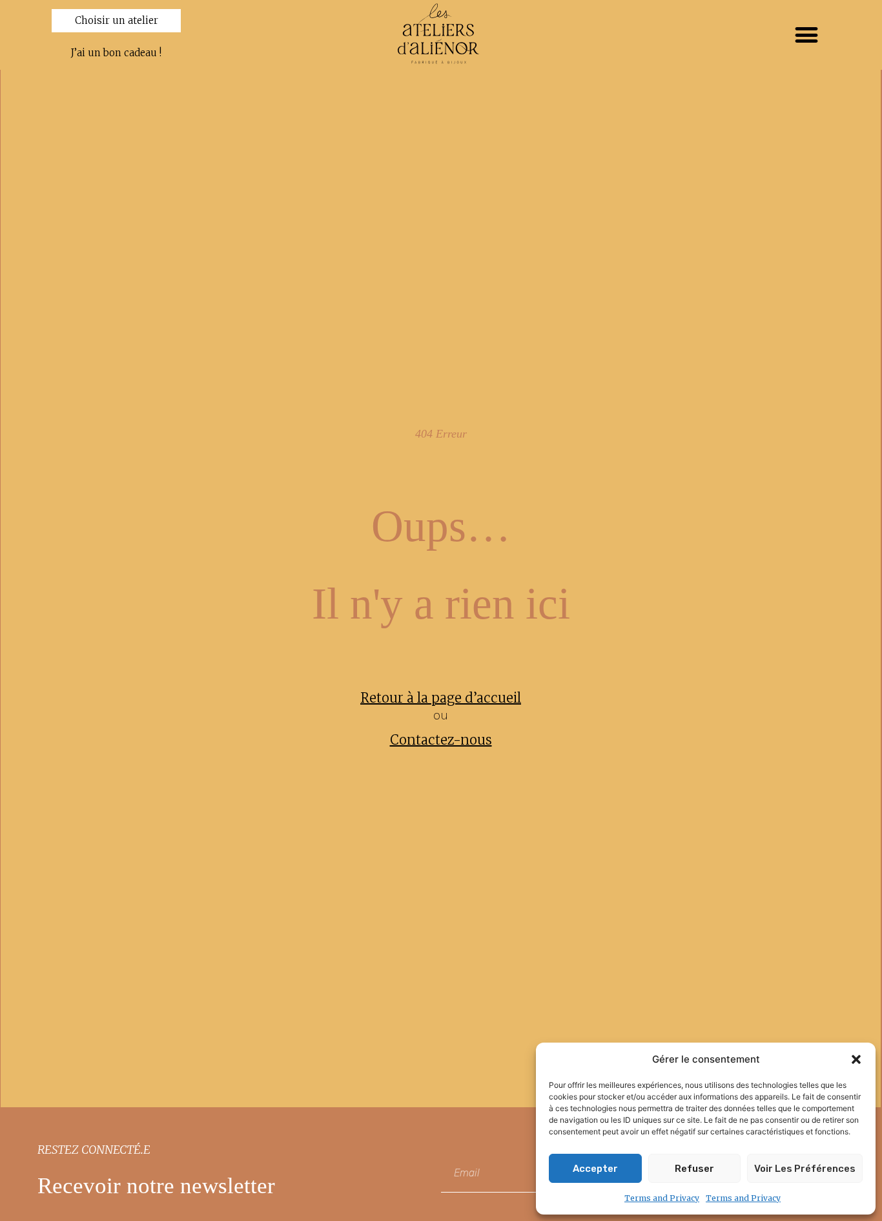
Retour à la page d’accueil (440, 698)
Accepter (595, 1168)
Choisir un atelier (116, 20)
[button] (856, 1059)
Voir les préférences (805, 1168)
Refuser (694, 1168)
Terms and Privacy (661, 1198)
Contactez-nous (441, 740)
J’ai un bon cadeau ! (116, 53)
